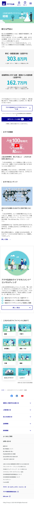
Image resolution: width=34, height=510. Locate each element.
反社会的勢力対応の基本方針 (10, 456)
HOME (2, 390)
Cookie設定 (6, 482)
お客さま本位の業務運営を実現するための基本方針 (16, 464)
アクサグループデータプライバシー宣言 (13, 472)
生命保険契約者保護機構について (11, 477)
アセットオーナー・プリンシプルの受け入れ (14, 466)
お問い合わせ (7, 441)
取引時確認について (8, 449)
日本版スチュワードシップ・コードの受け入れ (15, 469)
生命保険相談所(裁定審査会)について (12, 474)
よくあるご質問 (7, 436)
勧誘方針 (5, 446)
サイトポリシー (7, 479)
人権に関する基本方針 (8, 459)
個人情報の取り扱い (8, 451)
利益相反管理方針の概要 (9, 454)
